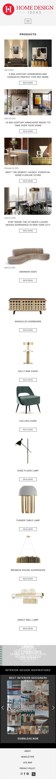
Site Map (27, 763)
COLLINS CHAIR (28, 421)
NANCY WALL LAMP (28, 620)
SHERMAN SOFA (28, 272)
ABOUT (27, 751)
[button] (53, 708)
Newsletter (27, 757)
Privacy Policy (27, 768)
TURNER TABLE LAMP (28, 520)
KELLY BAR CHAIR (28, 371)
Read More (28, 83)
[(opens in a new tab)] (28, 252)
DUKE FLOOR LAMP (28, 471)
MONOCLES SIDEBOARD (28, 321)
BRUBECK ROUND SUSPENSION (28, 570)
